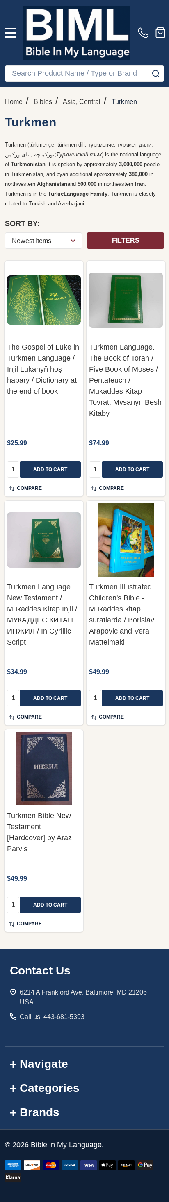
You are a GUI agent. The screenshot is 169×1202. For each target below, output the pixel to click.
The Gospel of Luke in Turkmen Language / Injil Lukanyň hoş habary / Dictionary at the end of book (43, 369)
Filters (125, 240)
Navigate (44, 1064)
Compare (29, 488)
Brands (39, 1112)
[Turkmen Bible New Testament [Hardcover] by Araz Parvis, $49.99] (44, 768)
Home (14, 101)
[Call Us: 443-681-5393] (145, 32)
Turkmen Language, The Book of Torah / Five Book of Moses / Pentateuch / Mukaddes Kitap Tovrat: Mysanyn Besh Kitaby (125, 380)
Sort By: (22, 223)
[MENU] (10, 32)
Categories (50, 1088)
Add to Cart (50, 469)
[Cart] (160, 32)
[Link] (76, 33)
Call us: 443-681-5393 (52, 1016)
